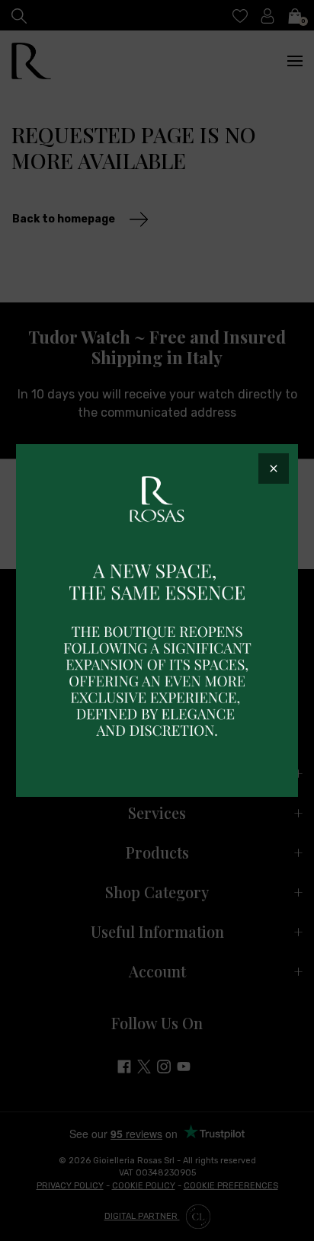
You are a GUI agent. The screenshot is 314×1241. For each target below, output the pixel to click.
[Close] (273, 468)
